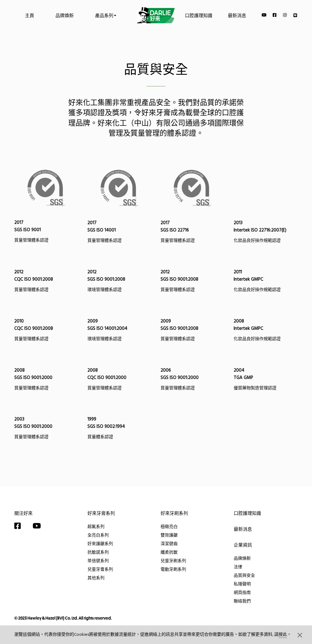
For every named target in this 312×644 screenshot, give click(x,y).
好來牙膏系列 (101, 513)
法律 (238, 566)
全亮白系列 (98, 535)
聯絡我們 (242, 601)
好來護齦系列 (100, 543)
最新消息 (237, 15)
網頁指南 (242, 592)
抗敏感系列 (98, 552)
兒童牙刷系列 (173, 560)
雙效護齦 (169, 535)
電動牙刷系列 (173, 569)
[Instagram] (285, 15)
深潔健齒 (169, 543)
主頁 (29, 15)
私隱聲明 (242, 583)
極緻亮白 (169, 526)
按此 (282, 634)
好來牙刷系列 (174, 513)
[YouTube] (264, 15)
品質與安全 (244, 575)
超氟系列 (96, 526)
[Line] (295, 15)
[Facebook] (275, 15)
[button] (300, 635)
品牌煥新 (64, 15)
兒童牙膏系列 (100, 569)
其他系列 (96, 577)
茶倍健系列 (98, 560)
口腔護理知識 (198, 15)
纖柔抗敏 (169, 552)
